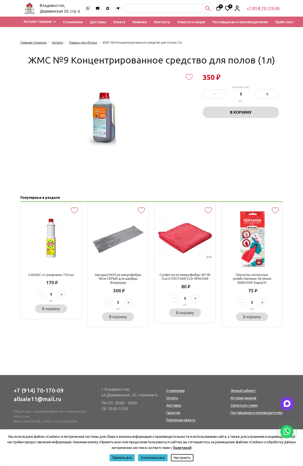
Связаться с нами (244, 405)
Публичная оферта (180, 420)
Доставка (98, 22)
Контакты (162, 22)
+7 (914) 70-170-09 (39, 390)
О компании (73, 22)
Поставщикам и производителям (240, 22)
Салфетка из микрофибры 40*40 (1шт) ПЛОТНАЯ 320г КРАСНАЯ (185, 277)
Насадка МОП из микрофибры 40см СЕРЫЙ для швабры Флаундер (118, 279)
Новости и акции (191, 22)
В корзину (240, 112)
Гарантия (173, 413)
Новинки (139, 22)
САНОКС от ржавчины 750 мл (51, 275)
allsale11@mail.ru (37, 399)
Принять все (122, 458)
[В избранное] (189, 77)
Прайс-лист (284, 22)
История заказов (243, 398)
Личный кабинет (243, 391)
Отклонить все (153, 458)
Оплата (119, 22)
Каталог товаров (37, 21)
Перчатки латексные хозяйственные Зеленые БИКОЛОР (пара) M (252, 279)
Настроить (182, 458)
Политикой (182, 448)
